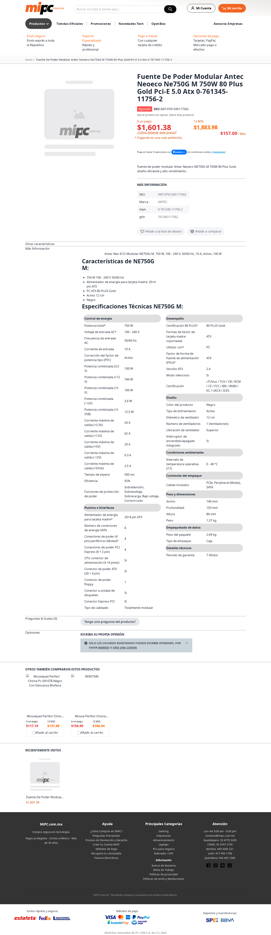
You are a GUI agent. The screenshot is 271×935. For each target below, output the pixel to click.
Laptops (164, 844)
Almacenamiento (163, 840)
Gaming (164, 831)
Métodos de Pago (106, 849)
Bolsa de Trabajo (163, 870)
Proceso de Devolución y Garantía (106, 840)
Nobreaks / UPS (163, 853)
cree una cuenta (125, 647)
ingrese (103, 647)
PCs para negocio (164, 849)
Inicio (28, 59)
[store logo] (44, 8)
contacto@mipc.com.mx (220, 835)
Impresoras (163, 835)
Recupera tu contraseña (106, 853)
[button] (79, 117)
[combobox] (125, 9)
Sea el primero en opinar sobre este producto (165, 115)
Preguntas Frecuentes (106, 835)
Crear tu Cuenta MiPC (106, 844)
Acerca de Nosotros (164, 865)
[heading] (52, 243)
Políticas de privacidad (164, 874)
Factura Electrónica (106, 858)
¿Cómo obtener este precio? (157, 132)
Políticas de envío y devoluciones (163, 879)
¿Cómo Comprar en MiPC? (106, 831)
